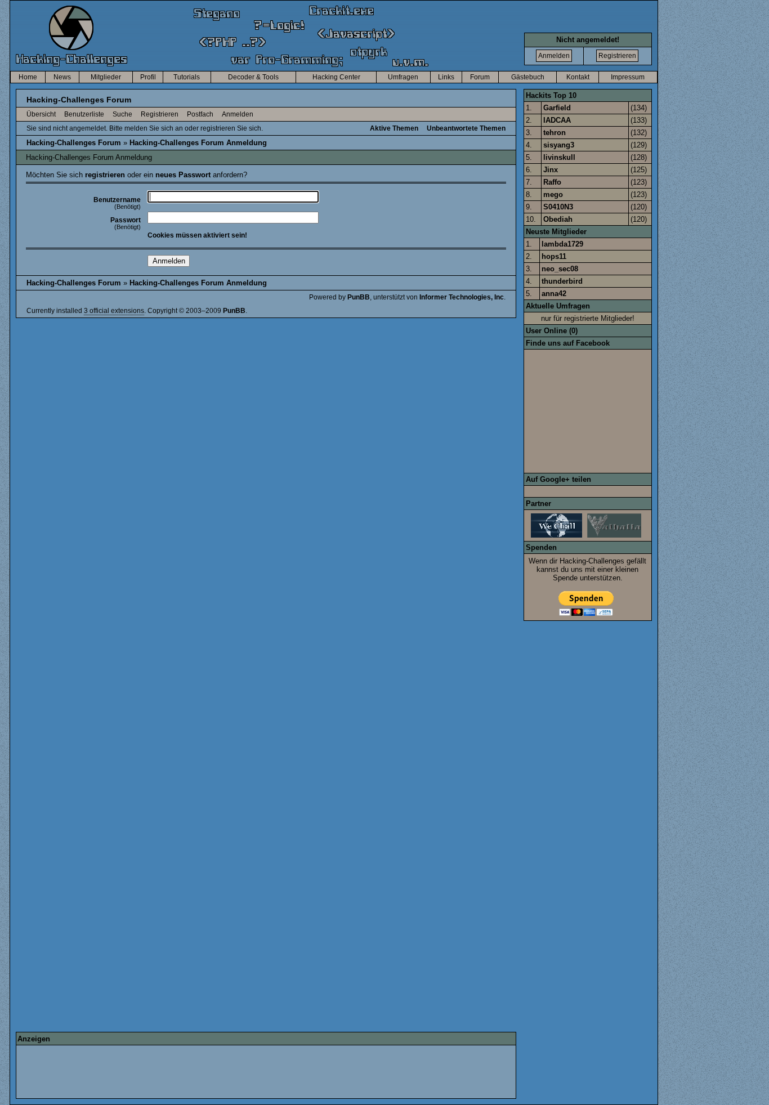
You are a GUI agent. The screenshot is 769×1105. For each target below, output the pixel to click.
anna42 (554, 293)
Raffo (552, 182)
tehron (554, 132)
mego (553, 194)
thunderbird (562, 281)
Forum (480, 77)
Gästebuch (527, 77)
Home (28, 77)
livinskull (559, 157)
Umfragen (403, 77)
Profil (148, 77)
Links (446, 77)
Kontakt (577, 77)
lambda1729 (562, 244)
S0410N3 (558, 207)
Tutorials (186, 77)
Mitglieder (106, 77)
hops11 (554, 256)
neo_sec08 (560, 269)
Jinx (550, 169)
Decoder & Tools (253, 77)
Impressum (628, 77)
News (62, 77)
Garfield (557, 108)
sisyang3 (558, 145)
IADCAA (557, 120)
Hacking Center (336, 77)
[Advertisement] (222, 1071)
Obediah (558, 219)
